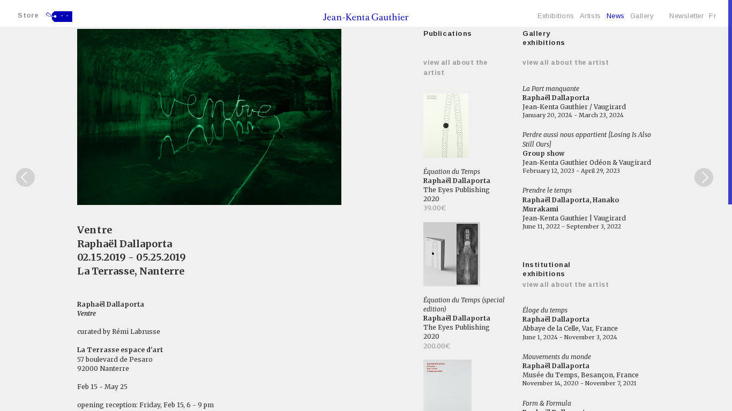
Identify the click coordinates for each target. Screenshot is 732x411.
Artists (590, 16)
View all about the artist (565, 62)
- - (65, 15)
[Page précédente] (25, 177)
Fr (712, 16)
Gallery (642, 16)
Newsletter (686, 16)
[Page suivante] (703, 177)
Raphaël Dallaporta (124, 244)
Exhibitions (555, 16)
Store (28, 15)
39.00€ (434, 208)
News (616, 16)
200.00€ (436, 346)
